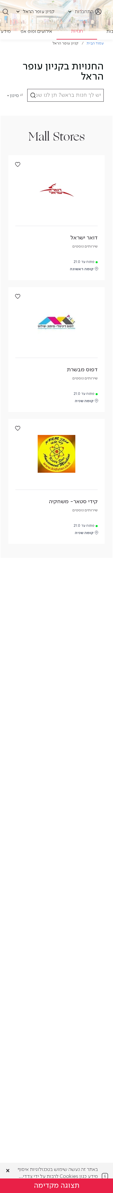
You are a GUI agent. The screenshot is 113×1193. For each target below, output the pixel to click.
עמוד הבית (95, 43)
